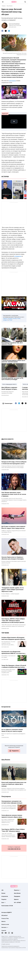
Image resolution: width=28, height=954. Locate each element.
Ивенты (3, 921)
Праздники (17, 896)
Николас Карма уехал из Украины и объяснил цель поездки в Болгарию (12, 558)
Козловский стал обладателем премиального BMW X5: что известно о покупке (13, 653)
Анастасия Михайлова (14, 24)
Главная (3, 6)
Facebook (10, 318)
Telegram (5, 318)
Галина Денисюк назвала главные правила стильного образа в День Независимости (11, 817)
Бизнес (3, 893)
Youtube (15, 318)
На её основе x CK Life (7, 905)
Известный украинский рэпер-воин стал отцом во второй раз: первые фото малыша (13, 784)
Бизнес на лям (5, 924)
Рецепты (3, 899)
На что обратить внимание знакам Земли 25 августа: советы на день (12, 730)
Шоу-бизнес (9, 6)
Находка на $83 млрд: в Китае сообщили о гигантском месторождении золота (13, 463)
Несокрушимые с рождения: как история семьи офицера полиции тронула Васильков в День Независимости (11, 804)
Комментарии (8, 403)
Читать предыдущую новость (9, 384)
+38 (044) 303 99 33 (14, 849)
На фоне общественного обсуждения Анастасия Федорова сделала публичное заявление (13, 639)
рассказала (12, 81)
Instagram (5, 320)
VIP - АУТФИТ (17, 902)
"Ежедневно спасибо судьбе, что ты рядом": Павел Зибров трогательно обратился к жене (12, 589)
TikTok (10, 320)
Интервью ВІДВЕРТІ (6, 912)
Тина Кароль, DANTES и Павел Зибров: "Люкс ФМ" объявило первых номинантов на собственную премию (13, 620)
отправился (17, 256)
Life (2, 890)
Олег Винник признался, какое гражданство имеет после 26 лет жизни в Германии (13, 494)
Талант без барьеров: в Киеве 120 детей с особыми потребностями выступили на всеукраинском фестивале (13, 667)
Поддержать (15, 751)
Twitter (18, 318)
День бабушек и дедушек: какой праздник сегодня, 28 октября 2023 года (10, 389)
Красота (16, 899)
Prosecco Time (5, 918)
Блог (2, 902)
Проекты (16, 890)
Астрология (4, 896)
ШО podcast (4, 915)
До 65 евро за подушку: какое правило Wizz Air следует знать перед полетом (13, 527)
